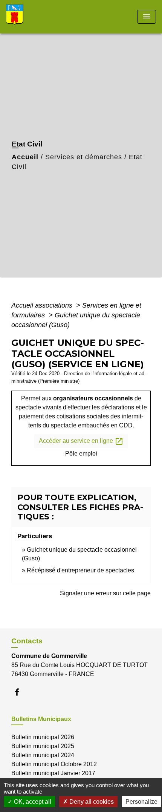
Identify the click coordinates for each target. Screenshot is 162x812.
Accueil (25, 157)
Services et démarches (83, 157)
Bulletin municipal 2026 (42, 737)
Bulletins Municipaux (41, 719)
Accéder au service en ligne (81, 441)
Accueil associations (42, 305)
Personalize (141, 801)
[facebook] (20, 692)
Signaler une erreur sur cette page (105, 593)
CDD (126, 425)
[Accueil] (34, 17)
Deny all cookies (91, 801)
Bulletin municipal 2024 (42, 755)
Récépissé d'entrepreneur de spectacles (80, 570)
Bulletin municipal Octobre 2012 (54, 764)
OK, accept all (31, 801)
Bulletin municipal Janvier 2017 (53, 773)
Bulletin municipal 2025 (42, 746)
